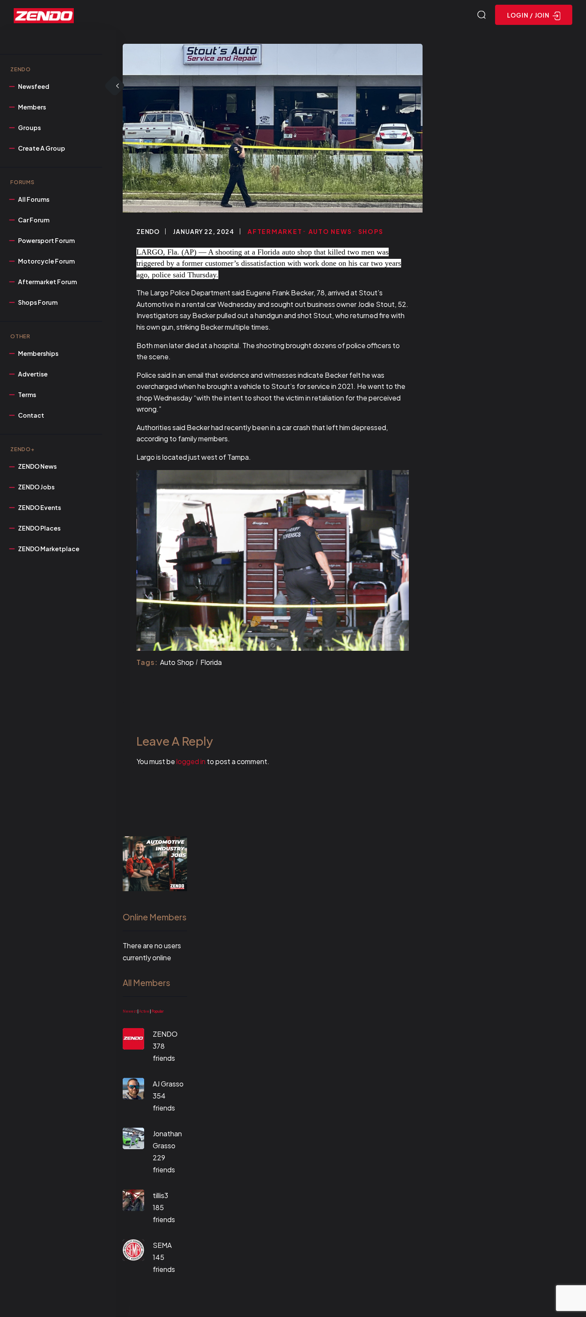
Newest (130, 1011)
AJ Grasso (168, 1083)
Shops (371, 231)
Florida (211, 662)
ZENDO (148, 231)
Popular (157, 1011)
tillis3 (160, 1195)
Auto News (330, 231)
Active (144, 1011)
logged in (190, 761)
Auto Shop (177, 662)
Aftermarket (275, 231)
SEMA (162, 1245)
